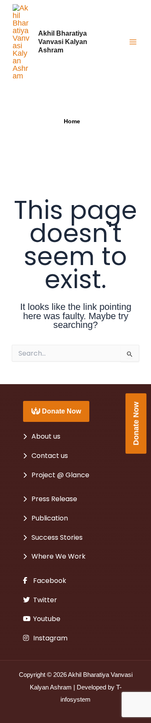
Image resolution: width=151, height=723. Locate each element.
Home (72, 121)
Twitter (44, 600)
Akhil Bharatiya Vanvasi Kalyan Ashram (62, 41)
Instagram (49, 638)
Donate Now (60, 411)
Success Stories (57, 537)
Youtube (45, 619)
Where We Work (58, 556)
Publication (49, 518)
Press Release (54, 499)
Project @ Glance (60, 475)
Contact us (49, 455)
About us (45, 436)
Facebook (48, 580)
